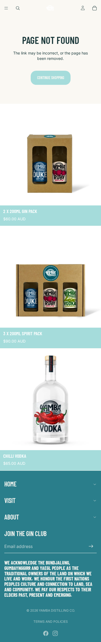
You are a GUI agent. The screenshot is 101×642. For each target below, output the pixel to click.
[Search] (18, 8)
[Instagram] (55, 633)
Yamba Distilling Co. (57, 610)
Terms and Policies (50, 622)
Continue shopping (50, 77)
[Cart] (94, 8)
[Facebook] (46, 633)
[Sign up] (91, 546)
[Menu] (6, 8)
